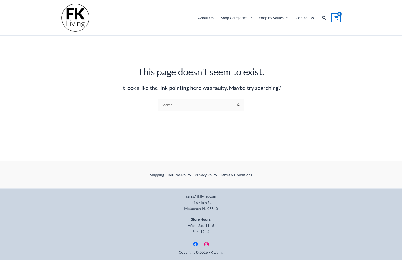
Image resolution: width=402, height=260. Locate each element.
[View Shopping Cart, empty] (336, 17)
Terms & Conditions (236, 174)
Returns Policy (179, 174)
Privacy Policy (206, 174)
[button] (249, 17)
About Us (206, 17)
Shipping (157, 174)
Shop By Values (271, 17)
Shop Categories (234, 17)
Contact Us (305, 17)
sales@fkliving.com (201, 196)
